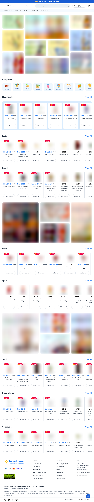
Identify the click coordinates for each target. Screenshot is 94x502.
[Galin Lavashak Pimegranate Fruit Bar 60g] (35, 48)
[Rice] (47, 66)
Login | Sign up (79, 6)
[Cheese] (58, 48)
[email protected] (84, 472)
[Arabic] (81, 40)
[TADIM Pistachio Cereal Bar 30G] (13, 22)
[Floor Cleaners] (55, 212)
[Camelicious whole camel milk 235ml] (81, 63)
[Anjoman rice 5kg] (81, 333)
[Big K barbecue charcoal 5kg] (20, 222)
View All (88, 97)
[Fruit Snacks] (55, 344)
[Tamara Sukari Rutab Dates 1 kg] (81, 22)
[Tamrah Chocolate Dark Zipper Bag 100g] (20, 333)
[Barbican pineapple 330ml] (13, 40)
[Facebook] (5, 500)
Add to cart (10, 126)
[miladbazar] (9, 6)
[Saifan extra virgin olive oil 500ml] (81, 222)
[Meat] (55, 233)
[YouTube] (16, 500)
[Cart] (89, 6)
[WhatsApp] (12, 500)
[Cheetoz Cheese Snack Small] (55, 323)
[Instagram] (9, 500)
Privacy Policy (69, 500)
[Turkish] (13, 63)
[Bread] (47, 27)
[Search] (68, 6)
